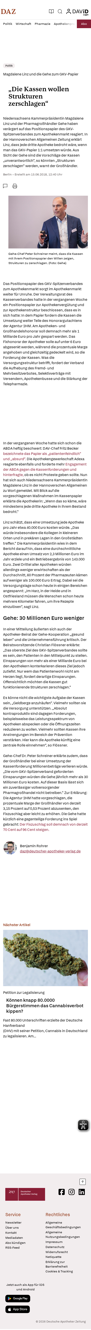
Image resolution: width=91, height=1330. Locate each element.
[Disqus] (45, 1106)
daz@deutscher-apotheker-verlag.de (50, 851)
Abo (84, 24)
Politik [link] (9, 66)
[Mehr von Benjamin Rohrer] (10, 848)
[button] (8, 11)
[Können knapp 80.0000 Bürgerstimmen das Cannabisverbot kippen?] (45, 958)
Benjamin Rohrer (34, 846)
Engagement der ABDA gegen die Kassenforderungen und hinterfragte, (45, 469)
